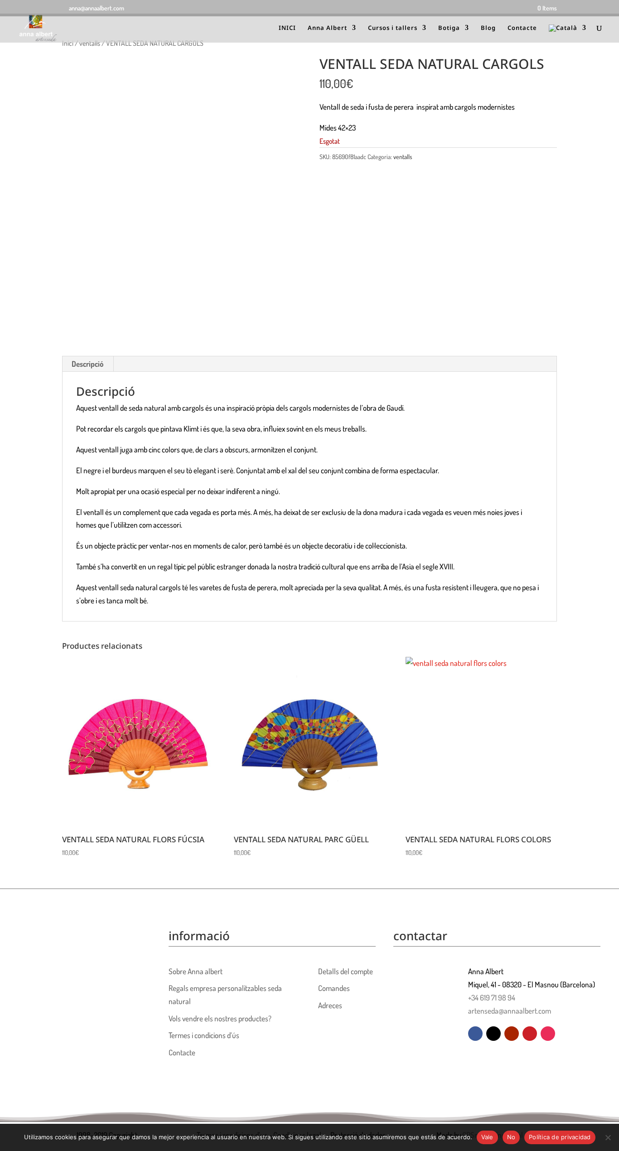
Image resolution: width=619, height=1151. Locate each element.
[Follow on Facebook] (475, 1033)
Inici (67, 43)
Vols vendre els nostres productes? (220, 1018)
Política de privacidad (560, 1137)
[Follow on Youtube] (511, 1033)
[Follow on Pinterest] (529, 1033)
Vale (487, 1137)
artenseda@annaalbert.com (509, 1010)
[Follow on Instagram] (548, 1033)
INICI (287, 28)
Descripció (87, 364)
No (511, 1137)
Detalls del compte (345, 971)
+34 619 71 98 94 (491, 997)
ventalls (89, 43)
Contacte (522, 28)
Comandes (334, 988)
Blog (488, 28)
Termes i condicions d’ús (204, 1035)
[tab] (88, 364)
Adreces (330, 1005)
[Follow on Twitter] (493, 1033)
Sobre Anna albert (195, 971)
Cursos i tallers (392, 28)
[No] (607, 1137)
